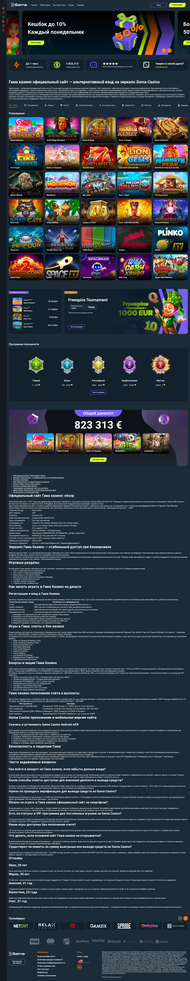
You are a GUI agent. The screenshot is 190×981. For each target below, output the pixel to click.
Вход (159, 5)
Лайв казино (45, 5)
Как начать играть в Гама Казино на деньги (31, 482)
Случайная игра (161, 67)
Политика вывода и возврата (50, 960)
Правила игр (42, 972)
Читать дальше (76, 327)
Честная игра (43, 969)
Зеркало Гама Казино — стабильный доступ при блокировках (38, 478)
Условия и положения (46, 976)
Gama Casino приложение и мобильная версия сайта (34, 490)
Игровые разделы (20, 480)
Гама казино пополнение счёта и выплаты (30, 488)
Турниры (80, 5)
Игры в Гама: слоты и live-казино (26, 484)
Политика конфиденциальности (51, 963)
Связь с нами (82, 956)
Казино (34, 5)
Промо (71, 5)
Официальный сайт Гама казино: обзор (29, 476)
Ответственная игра (46, 966)
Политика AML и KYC (46, 956)
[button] (164, 50)
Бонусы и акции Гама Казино (25, 486)
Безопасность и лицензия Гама (26, 492)
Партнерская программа (17, 962)
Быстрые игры (59, 5)
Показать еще (98, 459)
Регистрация (177, 5)
